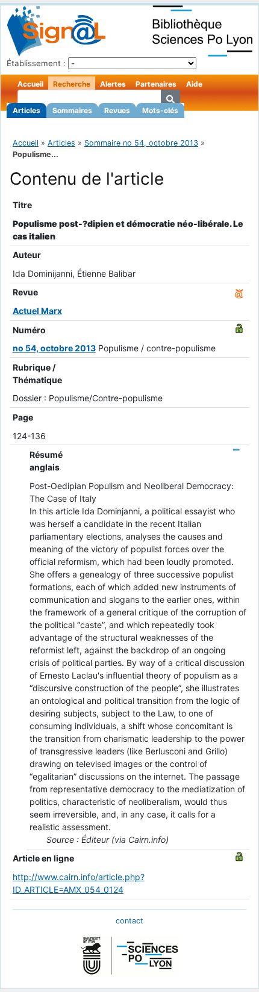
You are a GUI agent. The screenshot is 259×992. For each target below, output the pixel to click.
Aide (194, 83)
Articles (26, 110)
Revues (117, 110)
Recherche (71, 83)
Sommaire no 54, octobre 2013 (141, 142)
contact (129, 920)
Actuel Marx (37, 311)
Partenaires (156, 83)
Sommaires (72, 110)
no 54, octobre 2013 (54, 348)
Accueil (30, 83)
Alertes (113, 83)
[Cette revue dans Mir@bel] (239, 292)
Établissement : (36, 63)
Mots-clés (160, 110)
